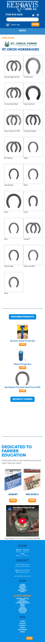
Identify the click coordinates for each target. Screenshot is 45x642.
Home (22, 584)
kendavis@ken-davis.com (22, 576)
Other (22, 613)
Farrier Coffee (22, 598)
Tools (22, 607)
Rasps (22, 600)
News (22, 591)
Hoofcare (22, 610)
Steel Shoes (8, 38)
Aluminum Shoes (22, 603)
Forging (22, 608)
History (22, 586)
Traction (22, 611)
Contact (22, 587)
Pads (22, 606)
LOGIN (35, 24)
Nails (22, 604)
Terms (22, 589)
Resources (22, 590)
